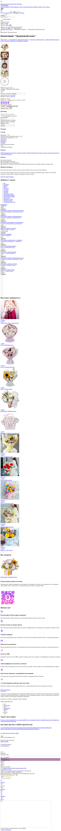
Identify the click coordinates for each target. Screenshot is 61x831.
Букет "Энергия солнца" (7, 455)
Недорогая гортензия (50, 720)
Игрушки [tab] (6, 191)
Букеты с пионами (30, 720)
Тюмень (11, 727)
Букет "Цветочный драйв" (7, 502)
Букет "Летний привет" (7, 388)
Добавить (3, 209)
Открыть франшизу (15, 7)
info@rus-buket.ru (5, 745)
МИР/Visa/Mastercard (6, 153)
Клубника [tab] (6, 188)
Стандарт (3, 89)
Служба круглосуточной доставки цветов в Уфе (14, 768)
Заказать (3, 106)
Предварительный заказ (12, 106)
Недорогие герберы (40, 720)
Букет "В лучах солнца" (7, 549)
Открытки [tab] (6, 184)
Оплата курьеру (47, 153)
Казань (32, 727)
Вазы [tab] (5, 187)
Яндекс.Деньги (39, 153)
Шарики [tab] (6, 185)
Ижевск (23, 729)
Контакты (30, 7)
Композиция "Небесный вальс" (9, 410)
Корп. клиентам (24, 7)
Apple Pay (14, 153)
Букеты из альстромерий (19, 720)
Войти (16, 13)
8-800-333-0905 (4, 741)
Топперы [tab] (6, 192)
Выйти (22, 13)
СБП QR (29, 153)
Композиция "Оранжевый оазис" (9, 577)
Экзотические (12, 721)
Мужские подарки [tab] (8, 199)
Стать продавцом (5, 7)
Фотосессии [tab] (7, 198)
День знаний (7, 708)
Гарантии (19, 4)
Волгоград (11, 729)
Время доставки (5, 123)
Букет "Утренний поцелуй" (8, 366)
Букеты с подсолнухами (7, 720)
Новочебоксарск (38, 727)
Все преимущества (5, 690)
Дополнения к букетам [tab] (9, 202)
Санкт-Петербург (5, 727)
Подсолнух (3, 135)
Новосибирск (23, 727)
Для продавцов (4, 5)
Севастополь (16, 727)
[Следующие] (2, 277)
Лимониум (3, 141)
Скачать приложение (6, 829)
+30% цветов (9, 89)
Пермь (26, 729)
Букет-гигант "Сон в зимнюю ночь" (10, 321)
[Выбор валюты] (2, 10)
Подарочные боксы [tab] (8, 194)
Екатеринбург (17, 729)
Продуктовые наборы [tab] (9, 196)
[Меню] (10, 25)
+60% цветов (16, 89)
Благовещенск (31, 729)
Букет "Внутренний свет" (7, 525)
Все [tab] (4, 183)
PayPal (33, 153)
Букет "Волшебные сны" (7, 344)
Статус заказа (46, 7)
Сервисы (40, 7)
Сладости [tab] (6, 190)
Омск (7, 729)
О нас (6, 4)
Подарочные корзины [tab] (9, 195)
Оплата (15, 4)
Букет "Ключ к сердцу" (6, 478)
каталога (12, 96)
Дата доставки (4, 117)
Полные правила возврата (7, 176)
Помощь (35, 7)
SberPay (24, 153)
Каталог (3, 4)
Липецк (29, 727)
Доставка (10, 4)
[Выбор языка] (2, 9)
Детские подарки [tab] (8, 200)
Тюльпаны (6, 721)
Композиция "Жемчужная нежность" (10, 432)
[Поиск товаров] (2, 25)
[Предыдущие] (1, 277)
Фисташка (3, 140)
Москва (37, 729)
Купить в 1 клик (4, 108)
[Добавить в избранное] (10, 108)
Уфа (3, 28)
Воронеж (44, 727)
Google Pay (19, 153)
